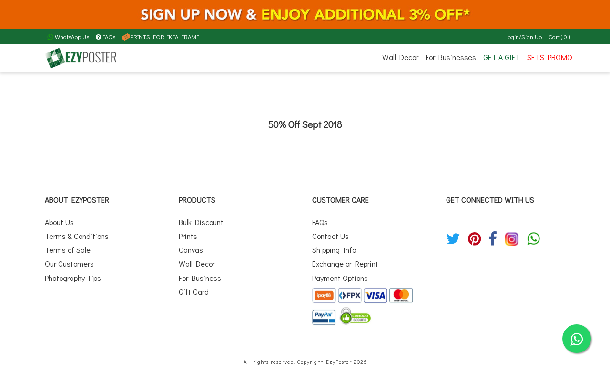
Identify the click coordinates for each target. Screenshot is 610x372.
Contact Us (330, 236)
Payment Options (340, 278)
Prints (188, 236)
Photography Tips (73, 278)
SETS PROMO (549, 57)
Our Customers (69, 263)
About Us (59, 222)
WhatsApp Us (71, 37)
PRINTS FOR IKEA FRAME (164, 37)
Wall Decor (400, 57)
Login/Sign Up (523, 37)
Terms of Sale (68, 250)
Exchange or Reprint (345, 263)
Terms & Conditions (77, 236)
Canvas (191, 250)
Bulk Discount (201, 222)
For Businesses (451, 57)
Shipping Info (334, 250)
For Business (200, 278)
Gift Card (194, 292)
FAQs (108, 37)
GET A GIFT (501, 57)
